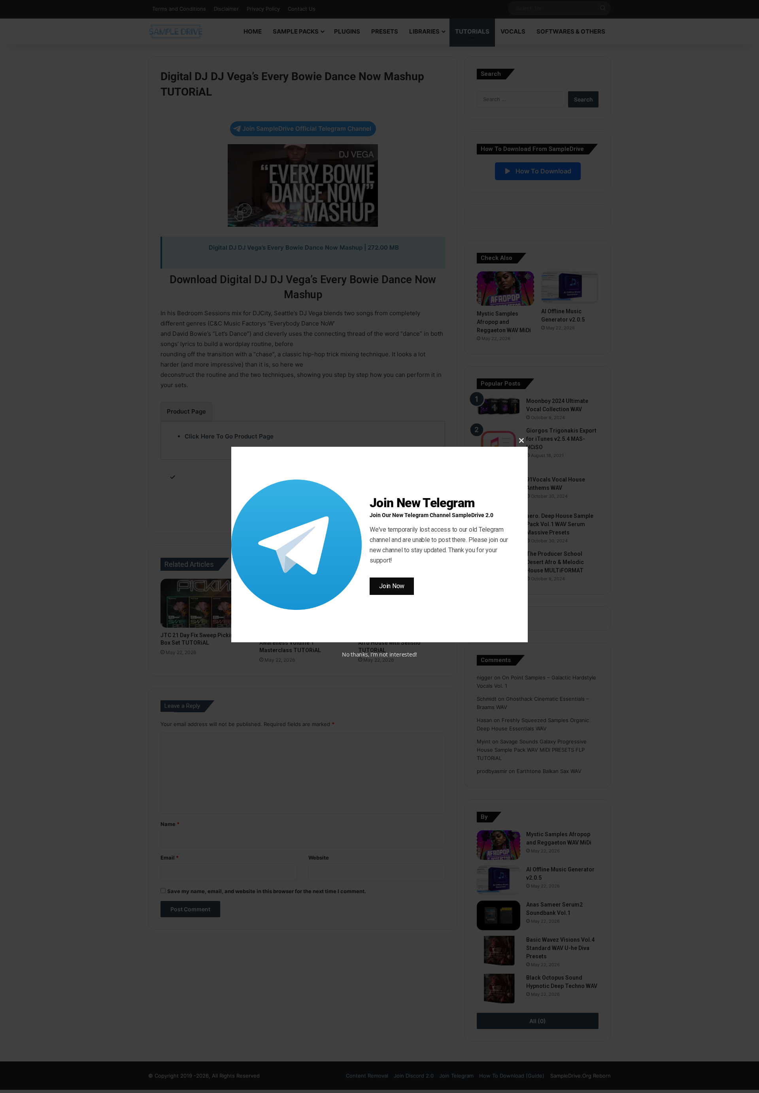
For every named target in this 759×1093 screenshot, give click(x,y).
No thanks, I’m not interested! (379, 654)
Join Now (391, 586)
